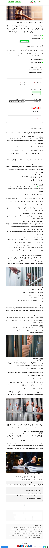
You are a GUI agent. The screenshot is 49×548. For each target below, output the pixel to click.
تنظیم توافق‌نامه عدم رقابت (23, 529)
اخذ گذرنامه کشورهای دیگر (27, 527)
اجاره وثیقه (39, 3)
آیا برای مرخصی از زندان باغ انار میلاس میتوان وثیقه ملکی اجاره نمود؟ (31, 493)
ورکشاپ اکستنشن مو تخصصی (28, 537)
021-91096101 (40, 546)
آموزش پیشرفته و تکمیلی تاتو (22, 531)
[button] (42, 45)
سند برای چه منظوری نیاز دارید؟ (19, 99)
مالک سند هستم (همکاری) (35, 94)
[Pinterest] (23, 546)
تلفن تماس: (22, 82)
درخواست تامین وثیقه (4, 546)
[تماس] (47, 547)
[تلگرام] (44, 547)
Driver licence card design (29, 535)
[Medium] (25, 546)
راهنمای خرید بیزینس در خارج (15, 529)
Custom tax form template (38, 535)
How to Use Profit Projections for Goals (17, 527)
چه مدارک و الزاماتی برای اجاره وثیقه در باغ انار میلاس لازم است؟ (32, 487)
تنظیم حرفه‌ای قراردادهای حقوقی (17, 533)
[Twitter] (22, 546)
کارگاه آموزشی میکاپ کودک (32, 529)
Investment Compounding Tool (37, 537)
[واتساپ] (46, 547)
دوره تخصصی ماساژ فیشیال (13, 531)
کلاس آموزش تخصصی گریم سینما (20, 535)
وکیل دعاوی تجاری (39, 529)
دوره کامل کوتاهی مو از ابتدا (38, 531)
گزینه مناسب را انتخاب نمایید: (36, 89)
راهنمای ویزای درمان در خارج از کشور (37, 527)
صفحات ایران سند (24, 543)
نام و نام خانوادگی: (37, 82)
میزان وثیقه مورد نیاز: (37, 99)
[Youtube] (18, 546)
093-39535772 (34, 546)
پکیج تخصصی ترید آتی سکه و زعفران (37, 533)
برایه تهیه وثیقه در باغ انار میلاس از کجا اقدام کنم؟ (34, 498)
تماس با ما (27, 3)
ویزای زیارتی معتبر (12, 535)
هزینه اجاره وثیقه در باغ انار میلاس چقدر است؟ (34, 482)
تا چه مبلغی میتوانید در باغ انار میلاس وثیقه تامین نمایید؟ (33, 500)
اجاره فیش (31, 3)
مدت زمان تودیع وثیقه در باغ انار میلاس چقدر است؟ (33, 490)
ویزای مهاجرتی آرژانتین (30, 531)
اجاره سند (35, 3)
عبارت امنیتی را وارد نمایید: (36, 111)
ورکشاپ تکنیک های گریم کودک (27, 533)
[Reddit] (27, 546)
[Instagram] (20, 546)
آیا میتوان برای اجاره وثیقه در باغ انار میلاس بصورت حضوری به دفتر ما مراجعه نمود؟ (29, 495)
